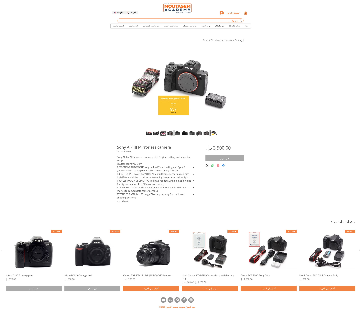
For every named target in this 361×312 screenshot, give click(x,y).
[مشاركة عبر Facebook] (223, 165)
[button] (245, 13)
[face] (184, 300)
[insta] (191, 300)
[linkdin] (170, 300)
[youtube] (163, 300)
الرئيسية (240, 40)
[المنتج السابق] (359, 250)
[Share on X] (207, 165)
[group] (180, 260)
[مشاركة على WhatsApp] (212, 165)
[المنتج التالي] (1, 250)
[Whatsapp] (177, 300)
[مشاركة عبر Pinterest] (218, 165)
